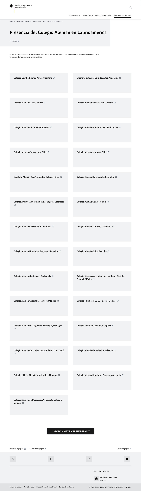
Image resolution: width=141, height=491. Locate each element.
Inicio (11, 21)
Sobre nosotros (74, 15)
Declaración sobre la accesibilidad (46, 487)
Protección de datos (16, 487)
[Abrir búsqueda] (130, 6)
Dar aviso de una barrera (66, 487)
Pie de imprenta (29, 487)
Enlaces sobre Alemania (23, 21)
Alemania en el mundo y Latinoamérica (97, 15)
